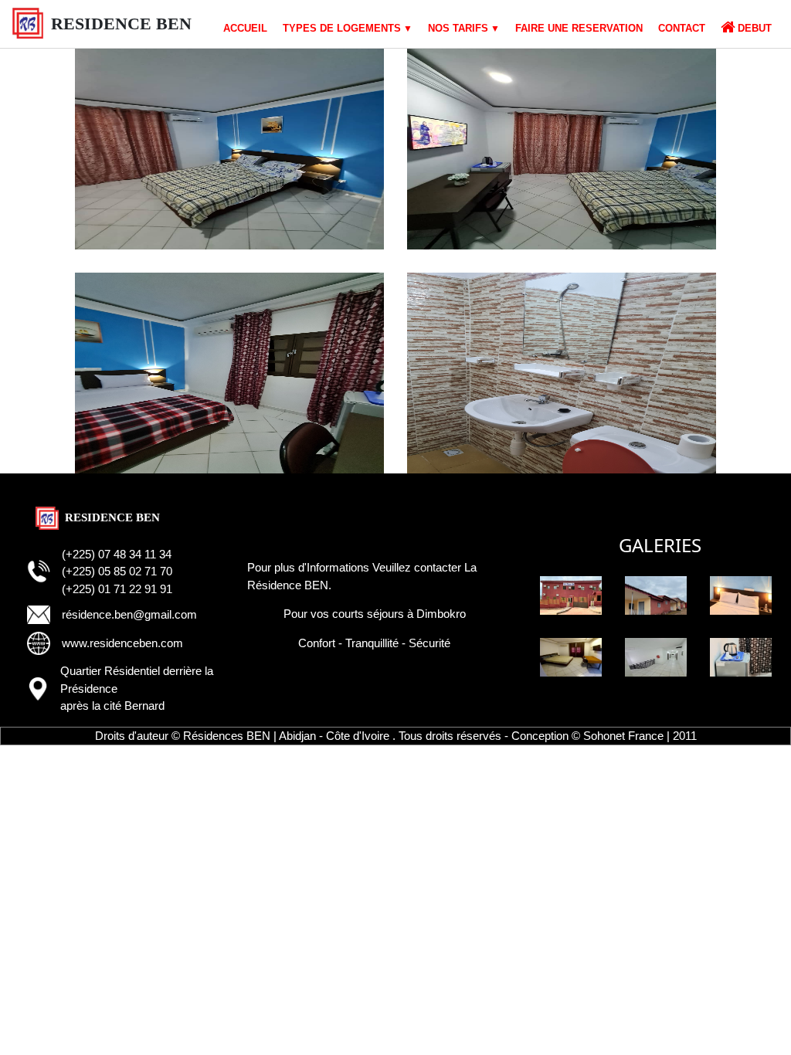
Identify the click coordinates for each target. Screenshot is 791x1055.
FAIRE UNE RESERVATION (579, 28)
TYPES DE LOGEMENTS (342, 28)
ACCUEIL (245, 28)
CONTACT (681, 28)
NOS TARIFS (458, 28)
